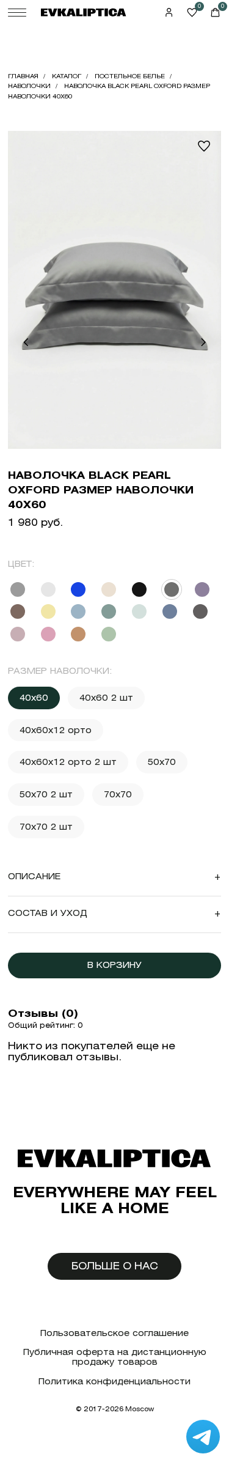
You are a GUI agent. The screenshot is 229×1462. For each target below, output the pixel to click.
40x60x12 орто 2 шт (68, 762)
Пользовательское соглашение (114, 1333)
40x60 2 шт (106, 698)
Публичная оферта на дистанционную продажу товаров (114, 1357)
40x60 (34, 698)
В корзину (114, 965)
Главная (23, 76)
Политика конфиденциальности (114, 1381)
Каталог (66, 76)
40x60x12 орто (56, 730)
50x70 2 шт (46, 794)
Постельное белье (130, 76)
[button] (26, 342)
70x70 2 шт (46, 827)
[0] (192, 12)
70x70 (118, 794)
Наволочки (29, 86)
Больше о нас (114, 1266)
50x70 (162, 762)
